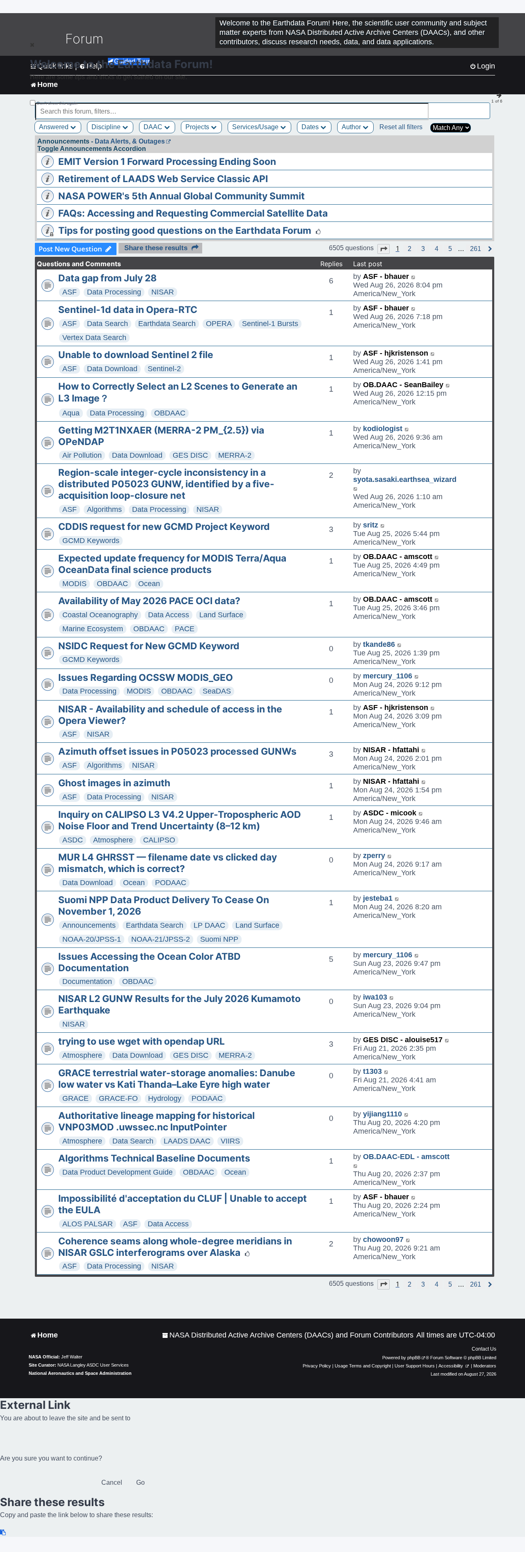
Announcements (89, 925)
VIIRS (230, 1141)
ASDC (72, 840)
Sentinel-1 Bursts (270, 324)
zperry (374, 855)
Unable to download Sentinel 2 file (135, 355)
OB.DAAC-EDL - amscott (406, 1157)
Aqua (71, 413)
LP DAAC (209, 925)
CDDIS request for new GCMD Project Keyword (164, 526)
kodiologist (382, 429)
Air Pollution (82, 455)
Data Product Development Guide (117, 1172)
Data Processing (114, 292)
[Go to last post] (413, 276)
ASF (69, 292)
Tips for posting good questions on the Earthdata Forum (184, 230)
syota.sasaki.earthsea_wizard (405, 479)
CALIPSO (159, 840)
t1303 (372, 1071)
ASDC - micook (389, 813)
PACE (184, 629)
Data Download (112, 369)
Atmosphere (113, 840)
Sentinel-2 (164, 369)
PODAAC (170, 883)
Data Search (107, 324)
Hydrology (164, 1098)
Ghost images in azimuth (114, 783)
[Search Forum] (484, 107)
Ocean (149, 584)
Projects (198, 126)
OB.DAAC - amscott (397, 556)
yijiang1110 (382, 1114)
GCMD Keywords (90, 540)
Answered (54, 126)
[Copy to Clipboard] (3, 1532)
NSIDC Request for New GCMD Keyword (149, 646)
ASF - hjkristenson (395, 353)
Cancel (111, 1482)
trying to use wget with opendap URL (141, 1041)
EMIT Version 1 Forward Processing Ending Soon (167, 161)
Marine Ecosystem (92, 629)
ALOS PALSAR (87, 1224)
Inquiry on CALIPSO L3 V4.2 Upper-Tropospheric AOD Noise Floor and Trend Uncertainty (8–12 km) (179, 820)
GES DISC (190, 455)
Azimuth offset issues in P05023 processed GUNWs (177, 751)
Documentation (87, 981)
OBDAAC (169, 413)
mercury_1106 (387, 676)
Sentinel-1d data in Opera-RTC (127, 309)
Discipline (106, 126)
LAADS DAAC (187, 1141)
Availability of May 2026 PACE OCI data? (149, 601)
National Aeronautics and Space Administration (80, 1373)
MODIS (74, 584)
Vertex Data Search (94, 337)
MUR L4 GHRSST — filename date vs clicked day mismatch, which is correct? (167, 862)
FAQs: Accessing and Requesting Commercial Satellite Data (193, 213)
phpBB (413, 1357)
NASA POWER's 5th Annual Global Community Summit (181, 196)
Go (140, 1482)
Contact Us (484, 1349)
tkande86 (379, 644)
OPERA (219, 324)
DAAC (154, 126)
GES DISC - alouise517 (403, 1040)
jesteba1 (378, 898)
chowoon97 (383, 1239)
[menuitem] (287, 1335)
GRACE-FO (118, 1098)
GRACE (75, 1098)
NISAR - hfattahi (391, 750)
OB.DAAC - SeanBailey (403, 385)
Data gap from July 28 (107, 278)
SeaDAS (217, 691)
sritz (370, 525)
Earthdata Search (167, 324)
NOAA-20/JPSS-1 (91, 939)
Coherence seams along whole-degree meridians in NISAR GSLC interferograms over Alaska (175, 1246)
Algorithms (104, 509)
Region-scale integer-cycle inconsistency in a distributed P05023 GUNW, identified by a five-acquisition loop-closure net (166, 484)
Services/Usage (256, 126)
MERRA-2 (234, 455)
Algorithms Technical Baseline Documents (154, 1158)
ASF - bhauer (386, 276)
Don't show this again (57, 103)
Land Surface (221, 615)
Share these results (155, 248)
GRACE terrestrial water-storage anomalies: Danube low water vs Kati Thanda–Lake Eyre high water (176, 1078)
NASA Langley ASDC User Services (93, 1365)
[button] (383, 249)
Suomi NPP (219, 939)
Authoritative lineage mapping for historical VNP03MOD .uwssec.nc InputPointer (156, 1121)
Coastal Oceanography (100, 615)
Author (352, 126)
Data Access (168, 615)
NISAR (162, 292)
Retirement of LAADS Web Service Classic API (163, 179)
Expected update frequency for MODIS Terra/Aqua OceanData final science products (172, 563)
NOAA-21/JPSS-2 (160, 939)
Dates (310, 126)
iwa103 (375, 997)
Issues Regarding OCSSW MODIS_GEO (145, 677)
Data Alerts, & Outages (130, 141)
